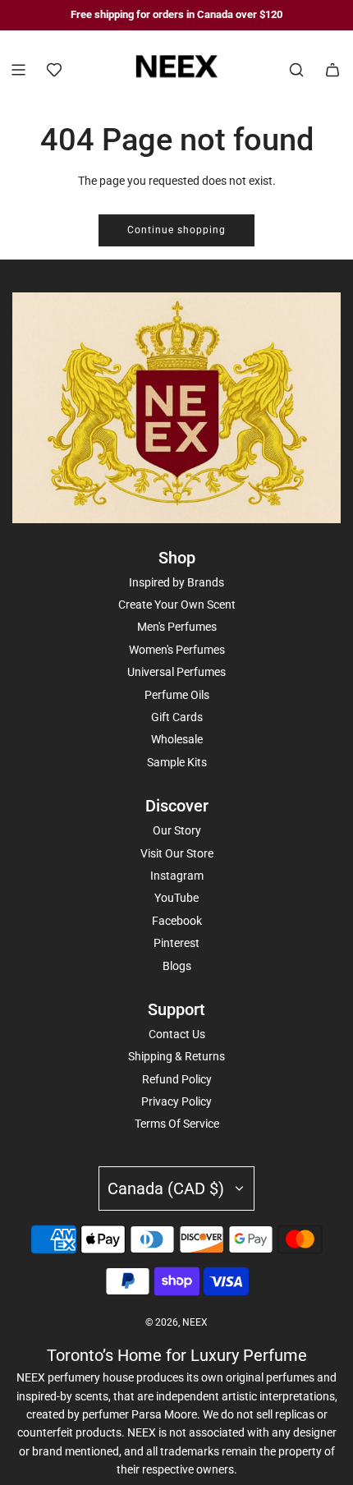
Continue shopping (176, 230)
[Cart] (332, 70)
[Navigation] (18, 70)
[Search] (296, 70)
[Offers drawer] (54, 70)
